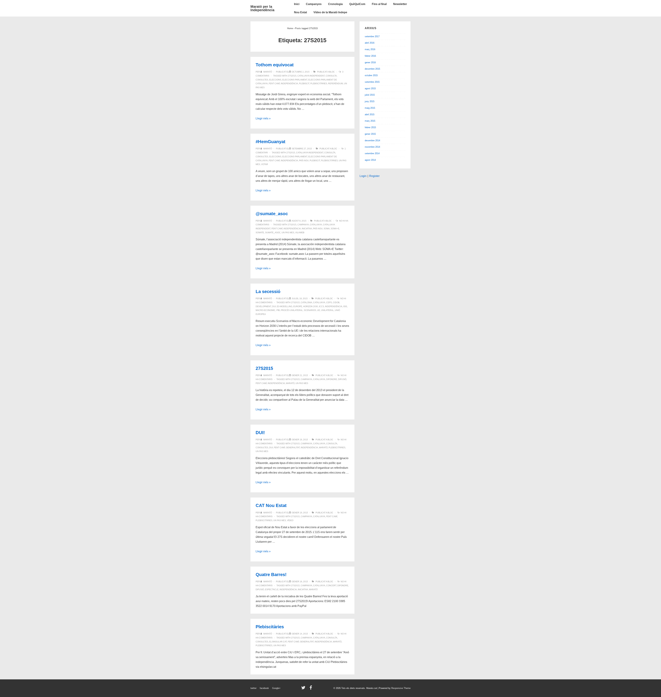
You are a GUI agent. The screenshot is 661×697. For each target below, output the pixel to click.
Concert (331, 585)
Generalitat (293, 447)
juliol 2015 (370, 95)
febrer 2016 (370, 56)
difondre (331, 379)
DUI (274, 306)
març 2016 (370, 49)
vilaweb (299, 232)
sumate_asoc (273, 232)
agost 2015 (370, 88)
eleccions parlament (294, 80)
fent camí (274, 83)
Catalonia (306, 302)
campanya (303, 224)
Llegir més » (263, 118)
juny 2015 (369, 101)
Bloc (332, 72)
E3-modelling (284, 306)
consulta (331, 76)
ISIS (345, 306)
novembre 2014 (372, 147)
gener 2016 (370, 62)
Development (263, 306)
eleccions (275, 80)
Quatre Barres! (271, 574)
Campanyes (314, 4)
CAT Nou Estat (271, 505)
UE (318, 310)
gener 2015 (370, 134)
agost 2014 (370, 160)
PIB (278, 310)
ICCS (321, 306)
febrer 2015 (370, 127)
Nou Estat (300, 12)
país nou (304, 160)
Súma (327, 228)
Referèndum (335, 83)
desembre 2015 (372, 69)
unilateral (327, 310)
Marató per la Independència (262, 8)
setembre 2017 (372, 36)
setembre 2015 (372, 82)
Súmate (260, 232)
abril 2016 (369, 43)
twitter (253, 688)
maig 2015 (370, 108)
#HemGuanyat (270, 141)
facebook (264, 688)
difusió (342, 379)
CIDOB (336, 302)
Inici (296, 4)
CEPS (329, 302)
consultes (262, 80)
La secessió (268, 291)
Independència (289, 83)
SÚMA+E (335, 228)
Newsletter (400, 4)
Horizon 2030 (310, 306)
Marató (290, 383)
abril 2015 (369, 114)
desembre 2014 (372, 140)
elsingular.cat (278, 641)
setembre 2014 (372, 153)
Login (363, 176)
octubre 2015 (371, 75)
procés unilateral (292, 310)
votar (264, 164)
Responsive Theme (401, 688)
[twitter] (304, 689)
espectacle (272, 589)
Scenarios (310, 310)
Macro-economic (265, 310)
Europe (297, 306)
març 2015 (370, 121)
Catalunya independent (311, 76)
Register (374, 176)
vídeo (290, 520)
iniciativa (307, 228)
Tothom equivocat (275, 64)
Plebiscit (304, 83)
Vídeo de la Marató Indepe (330, 12)
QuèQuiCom (357, 4)
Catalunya (316, 224)
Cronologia (335, 4)
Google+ (276, 688)
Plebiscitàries (318, 83)
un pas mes (288, 232)
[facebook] (311, 689)
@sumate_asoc (272, 213)
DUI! (260, 432)
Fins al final (379, 4)
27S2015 (292, 76)
